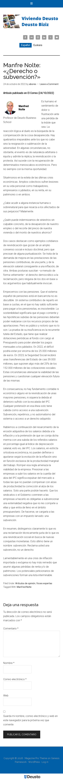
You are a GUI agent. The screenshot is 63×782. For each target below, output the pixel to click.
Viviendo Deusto (31, 21)
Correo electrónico (14, 679)
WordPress (34, 762)
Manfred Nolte (24, 587)
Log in (45, 762)
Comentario (10, 628)
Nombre (8, 663)
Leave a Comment (49, 84)
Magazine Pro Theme (36, 758)
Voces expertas (44, 583)
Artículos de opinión (25, 583)
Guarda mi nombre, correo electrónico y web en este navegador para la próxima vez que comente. (30, 720)
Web (5, 695)
